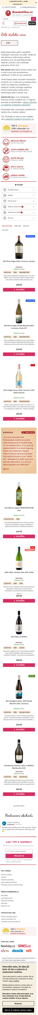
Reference (4, 903)
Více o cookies (14, 981)
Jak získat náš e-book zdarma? (10, 921)
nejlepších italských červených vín (19, 119)
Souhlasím (18, 1010)
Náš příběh (4, 895)
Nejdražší (26, 226)
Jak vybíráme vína (6, 898)
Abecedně (5, 230)
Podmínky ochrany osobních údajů (12, 885)
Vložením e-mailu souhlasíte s (18, 860)
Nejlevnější (17, 226)
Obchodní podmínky (7, 880)
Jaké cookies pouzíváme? (9, 882)
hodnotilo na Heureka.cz (21, 131)
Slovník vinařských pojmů (9, 916)
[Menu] (32, 23)
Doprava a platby (6, 874)
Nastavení (18, 1004)
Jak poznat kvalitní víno (8, 919)
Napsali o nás (5, 906)
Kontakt (3, 877)
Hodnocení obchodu (19, 815)
